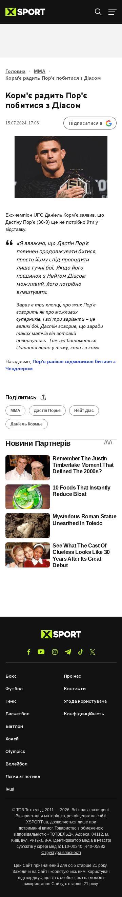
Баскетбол (17, 714)
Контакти (75, 689)
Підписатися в (85, 123)
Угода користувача (85, 701)
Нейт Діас (84, 410)
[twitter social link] (92, 652)
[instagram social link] (55, 652)
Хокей (12, 739)
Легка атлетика (22, 777)
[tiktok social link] (80, 652)
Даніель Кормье (27, 424)
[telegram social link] (67, 652)
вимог (47, 828)
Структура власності (61, 852)
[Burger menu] (112, 12)
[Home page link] (27, 12)
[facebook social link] (28, 652)
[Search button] (98, 12)
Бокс (11, 676)
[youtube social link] (41, 652)
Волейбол (16, 764)
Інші (9, 789)
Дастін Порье (47, 410)
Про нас (72, 676)
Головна (15, 71)
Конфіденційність (84, 714)
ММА (39, 71)
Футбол (14, 689)
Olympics (15, 752)
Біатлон (14, 727)
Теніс (11, 701)
